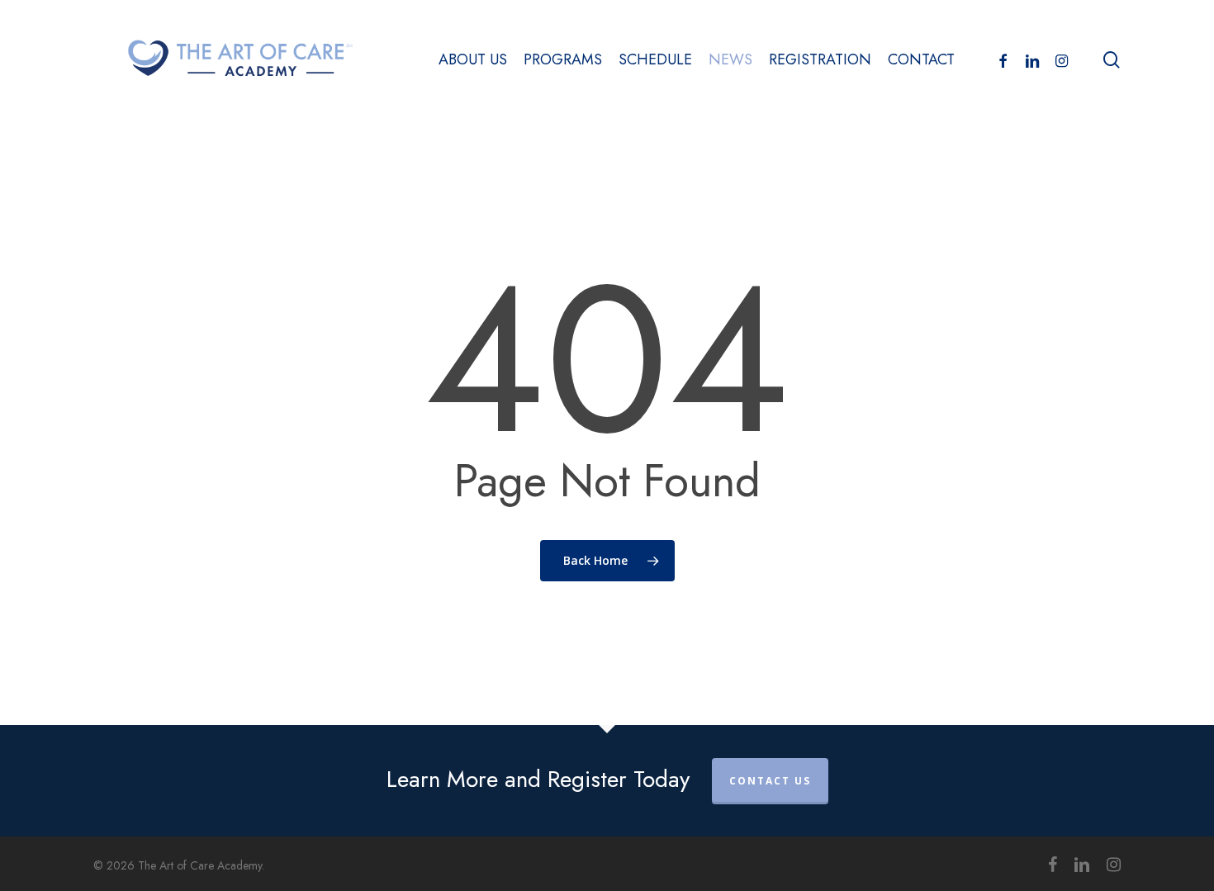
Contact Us (770, 781)
